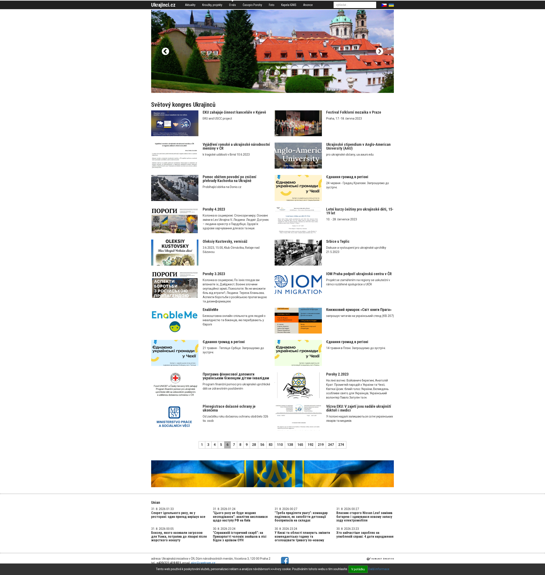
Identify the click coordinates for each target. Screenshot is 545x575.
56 (262, 445)
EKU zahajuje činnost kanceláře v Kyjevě (234, 112)
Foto (271, 5)
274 (341, 445)
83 (270, 445)
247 (331, 445)
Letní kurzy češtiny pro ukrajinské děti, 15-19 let (359, 211)
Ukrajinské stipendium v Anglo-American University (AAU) (358, 146)
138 (290, 445)
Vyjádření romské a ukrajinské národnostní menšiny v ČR (236, 146)
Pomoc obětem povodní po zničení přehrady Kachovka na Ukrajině (229, 179)
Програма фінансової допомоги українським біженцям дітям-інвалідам (236, 376)
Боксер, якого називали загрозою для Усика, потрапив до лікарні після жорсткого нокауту (179, 536)
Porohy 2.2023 (337, 374)
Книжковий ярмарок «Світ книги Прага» (359, 309)
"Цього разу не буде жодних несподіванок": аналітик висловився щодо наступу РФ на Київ (240, 516)
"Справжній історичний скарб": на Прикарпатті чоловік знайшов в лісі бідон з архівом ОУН (239, 536)
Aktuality (190, 5)
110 (280, 445)
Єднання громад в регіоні (347, 177)
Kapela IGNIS (288, 5)
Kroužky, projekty (212, 5)
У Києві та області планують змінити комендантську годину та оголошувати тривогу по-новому (302, 536)
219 (321, 445)
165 (300, 445)
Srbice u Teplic (338, 241)
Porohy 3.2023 (214, 274)
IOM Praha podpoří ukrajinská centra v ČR (359, 274)
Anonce (308, 5)
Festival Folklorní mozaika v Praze (353, 112)
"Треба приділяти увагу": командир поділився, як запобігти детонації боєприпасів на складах (301, 516)
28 (254, 445)
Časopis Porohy (252, 5)
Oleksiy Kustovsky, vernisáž (225, 241)
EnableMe (210, 309)
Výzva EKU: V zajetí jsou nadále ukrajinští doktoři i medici (358, 408)
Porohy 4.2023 (214, 209)
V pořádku (358, 569)
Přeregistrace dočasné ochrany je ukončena (229, 408)
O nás (232, 5)
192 (310, 445)
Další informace (378, 569)
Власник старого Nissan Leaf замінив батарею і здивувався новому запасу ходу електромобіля (364, 516)
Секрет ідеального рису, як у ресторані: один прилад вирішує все (178, 515)
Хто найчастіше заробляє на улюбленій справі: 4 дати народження (364, 535)
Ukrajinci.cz (163, 5)
